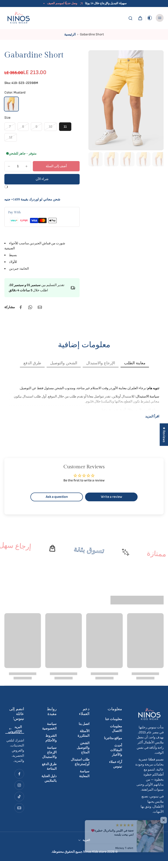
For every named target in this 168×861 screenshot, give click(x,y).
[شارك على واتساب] (30, 307)
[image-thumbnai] (95, 159)
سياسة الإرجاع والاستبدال (49, 752)
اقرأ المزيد (152, 416)
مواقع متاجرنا (113, 738)
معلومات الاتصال (116, 728)
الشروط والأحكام (51, 738)
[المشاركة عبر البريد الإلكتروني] (40, 307)
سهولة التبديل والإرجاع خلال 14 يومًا (106, 3)
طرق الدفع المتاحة (49, 766)
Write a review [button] (111, 497)
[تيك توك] (19, 796)
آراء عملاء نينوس (115, 764)
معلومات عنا (113, 719)
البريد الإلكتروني (15, 729)
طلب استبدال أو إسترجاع (80, 761)
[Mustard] (11, 104)
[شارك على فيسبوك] (20, 307)
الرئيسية (70, 34)
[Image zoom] (126, 100)
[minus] (9, 166)
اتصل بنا (84, 724)
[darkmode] (149, 18)
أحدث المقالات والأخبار (116, 750)
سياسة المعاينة (84, 773)
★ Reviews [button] (164, 434)
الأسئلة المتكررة (83, 733)
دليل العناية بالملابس (49, 778)
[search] (130, 18)
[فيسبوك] (19, 774)
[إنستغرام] (19, 785)
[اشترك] (10, 729)
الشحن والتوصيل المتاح (83, 747)
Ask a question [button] (57, 497)
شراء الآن (42, 179)
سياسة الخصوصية (49, 726)
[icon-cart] (140, 18)
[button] (56, 166)
